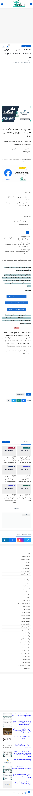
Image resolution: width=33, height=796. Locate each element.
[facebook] (12, 540)
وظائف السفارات (25, 624)
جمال (28, 583)
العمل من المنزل (25, 574)
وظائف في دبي (26, 656)
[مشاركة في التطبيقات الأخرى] (9, 400)
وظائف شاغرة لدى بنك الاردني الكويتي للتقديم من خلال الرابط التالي (23, 783)
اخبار (28, 553)
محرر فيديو (27, 591)
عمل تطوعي (26, 588)
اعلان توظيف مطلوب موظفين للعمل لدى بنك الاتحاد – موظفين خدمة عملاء (22, 746)
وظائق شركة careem (24, 665)
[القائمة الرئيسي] (31, 4)
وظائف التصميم (26, 612)
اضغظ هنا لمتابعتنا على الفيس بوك (15, 302)
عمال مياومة (26, 585)
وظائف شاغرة (26, 650)
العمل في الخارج (25, 571)
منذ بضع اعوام (23, 236)
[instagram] (20, 540)
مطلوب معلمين (26, 594)
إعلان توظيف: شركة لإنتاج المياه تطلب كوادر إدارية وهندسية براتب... (9, 460)
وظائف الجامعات (25, 615)
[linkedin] (5, 540)
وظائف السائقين (25, 621)
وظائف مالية (26, 659)
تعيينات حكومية (26, 580)
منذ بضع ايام (12, 475)
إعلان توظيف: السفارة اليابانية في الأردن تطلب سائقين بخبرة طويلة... (24, 479)
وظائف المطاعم (25, 638)
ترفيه (28, 577)
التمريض (27, 562)
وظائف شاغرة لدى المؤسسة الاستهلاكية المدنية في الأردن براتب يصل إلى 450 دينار (21, 715)
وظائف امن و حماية (25, 647)
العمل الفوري (26, 568)
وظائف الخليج (26, 618)
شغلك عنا (9, 793)
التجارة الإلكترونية (25, 559)
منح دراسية (27, 597)
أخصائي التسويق (25, 556)
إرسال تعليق (25, 515)
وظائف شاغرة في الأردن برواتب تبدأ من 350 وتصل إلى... (24, 498)
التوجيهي (27, 565)
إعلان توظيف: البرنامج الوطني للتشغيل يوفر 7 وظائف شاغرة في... (9, 479)
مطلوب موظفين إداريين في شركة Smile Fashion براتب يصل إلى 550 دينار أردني (22, 776)
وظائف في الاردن (26, 46)
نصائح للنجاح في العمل (24, 603)
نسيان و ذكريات (26, 600)
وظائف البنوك (26, 606)
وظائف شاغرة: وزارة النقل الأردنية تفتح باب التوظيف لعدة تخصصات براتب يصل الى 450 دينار (22, 723)
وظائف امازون (26, 644)
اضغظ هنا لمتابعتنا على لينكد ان (17, 309)
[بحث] (2, 4)
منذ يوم (28, 456)
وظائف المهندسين (25, 641)
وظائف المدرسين (25, 636)
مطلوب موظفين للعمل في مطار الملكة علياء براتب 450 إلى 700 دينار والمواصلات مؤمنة (22, 730)
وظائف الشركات (25, 627)
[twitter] (27, 540)
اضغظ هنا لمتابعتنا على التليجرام (16, 296)
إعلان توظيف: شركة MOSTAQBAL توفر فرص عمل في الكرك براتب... (24, 460)
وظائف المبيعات (25, 633)
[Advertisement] (16, 25)
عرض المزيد (5, 442)
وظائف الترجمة (26, 609)
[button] (23, 400)
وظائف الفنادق (26, 630)
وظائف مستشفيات (25, 662)
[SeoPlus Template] (25, 793)
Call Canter (27, 668)
